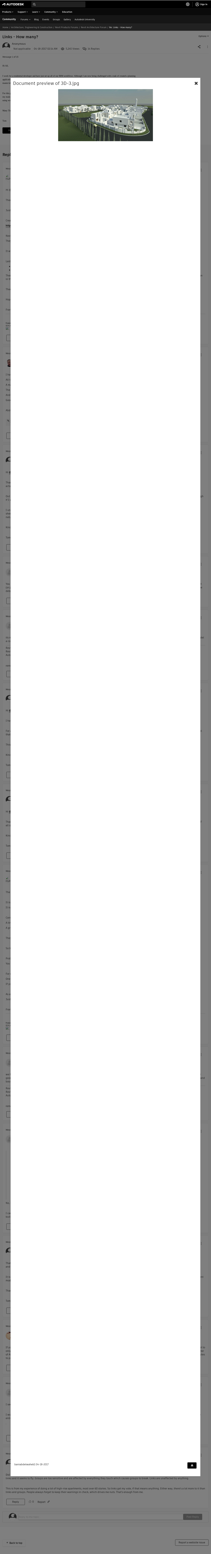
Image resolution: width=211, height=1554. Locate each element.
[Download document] (192, 1465)
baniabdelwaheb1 (24, 1464)
